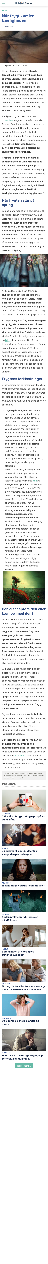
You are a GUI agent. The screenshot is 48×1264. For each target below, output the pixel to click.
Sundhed (6, 1053)
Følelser (6, 984)
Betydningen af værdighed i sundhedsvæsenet (18, 953)
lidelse (8, 340)
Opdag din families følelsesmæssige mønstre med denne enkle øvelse (24, 988)
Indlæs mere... (24, 1066)
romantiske (7, 120)
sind (35, 480)
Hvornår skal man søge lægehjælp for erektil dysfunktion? (22, 1057)
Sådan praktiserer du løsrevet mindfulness (20, 919)
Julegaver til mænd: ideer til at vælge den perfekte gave (20, 853)
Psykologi (6, 883)
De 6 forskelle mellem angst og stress (20, 1022)
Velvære (5, 10)
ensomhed (20, 755)
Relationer (7, 814)
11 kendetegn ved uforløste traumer (23, 885)
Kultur (5, 848)
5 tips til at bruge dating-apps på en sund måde (23, 818)
